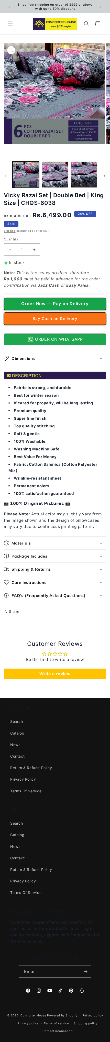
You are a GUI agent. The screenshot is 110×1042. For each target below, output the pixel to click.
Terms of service (56, 1023)
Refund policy (93, 1015)
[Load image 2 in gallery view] (55, 174)
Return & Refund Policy (31, 768)
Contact (17, 756)
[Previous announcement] (9, 7)
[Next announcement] (100, 7)
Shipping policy (85, 1023)
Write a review (55, 673)
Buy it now (55, 318)
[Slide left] (5, 176)
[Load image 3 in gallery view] (84, 174)
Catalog (17, 733)
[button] (10, 23)
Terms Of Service (26, 791)
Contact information (57, 1031)
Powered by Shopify (62, 1015)
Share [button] (14, 611)
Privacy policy (28, 1023)
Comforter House (33, 1015)
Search (16, 721)
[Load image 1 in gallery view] (26, 174)
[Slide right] (104, 176)
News (15, 744)
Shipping (10, 230)
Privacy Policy (23, 779)
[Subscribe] (85, 972)
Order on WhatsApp (58, 339)
